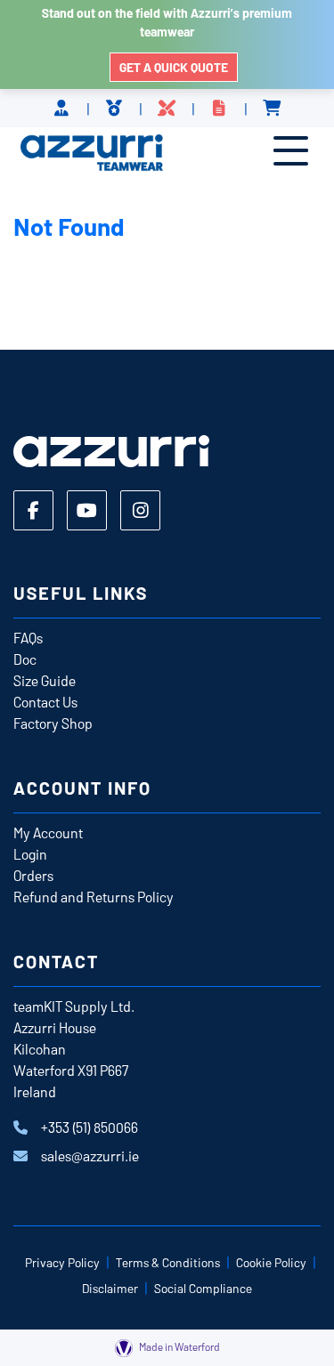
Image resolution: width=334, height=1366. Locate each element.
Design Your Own (167, 108)
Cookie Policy (271, 1262)
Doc (25, 659)
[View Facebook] (33, 510)
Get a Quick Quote (173, 67)
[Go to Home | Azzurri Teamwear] (91, 154)
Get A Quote (219, 108)
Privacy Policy (62, 1262)
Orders (33, 875)
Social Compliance (203, 1288)
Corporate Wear (61, 108)
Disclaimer (110, 1288)
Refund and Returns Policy (93, 896)
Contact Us (45, 701)
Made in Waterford (178, 1346)
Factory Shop (53, 723)
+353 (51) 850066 (89, 1127)
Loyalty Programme (114, 108)
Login (30, 853)
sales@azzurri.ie (90, 1155)
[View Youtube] (87, 510)
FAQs (28, 637)
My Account (48, 832)
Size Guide (44, 680)
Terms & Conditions (168, 1262)
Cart (272, 108)
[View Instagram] (140, 510)
